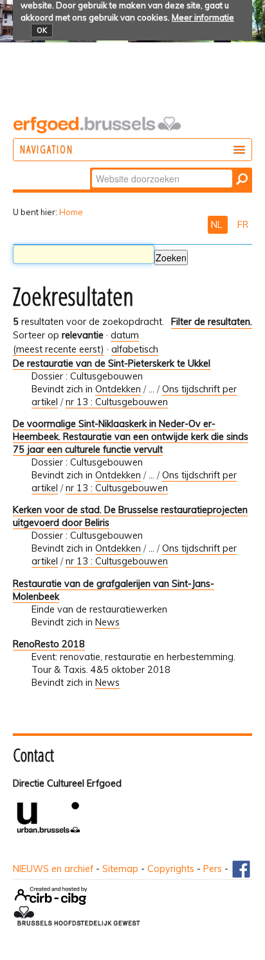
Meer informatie (203, 17)
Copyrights (170, 869)
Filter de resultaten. (211, 321)
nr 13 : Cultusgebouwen (117, 402)
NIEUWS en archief (53, 869)
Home (71, 212)
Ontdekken (118, 389)
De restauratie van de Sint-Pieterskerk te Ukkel (111, 363)
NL (217, 225)
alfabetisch (134, 349)
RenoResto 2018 (49, 644)
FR (242, 225)
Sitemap (120, 869)
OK (42, 30)
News (107, 622)
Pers (212, 869)
